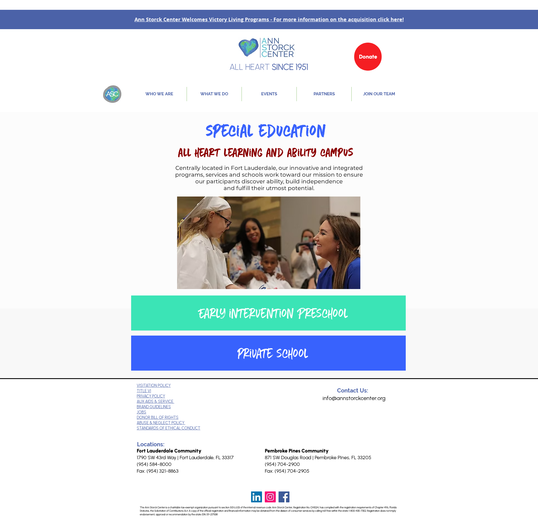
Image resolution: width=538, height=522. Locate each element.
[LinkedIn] (256, 496)
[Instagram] (270, 496)
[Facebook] (284, 496)
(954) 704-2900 (282, 464)
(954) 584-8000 (154, 464)
